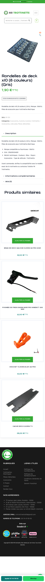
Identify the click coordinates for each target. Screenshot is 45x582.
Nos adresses (30, 1)
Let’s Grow (32, 543)
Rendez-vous (7, 489)
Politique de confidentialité (29, 470)
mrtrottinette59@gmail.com (26, 514)
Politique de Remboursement (30, 475)
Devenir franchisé (30, 483)
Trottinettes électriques (7, 473)
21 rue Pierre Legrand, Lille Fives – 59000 (20, 507)
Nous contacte (23, 1)
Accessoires (14, 121)
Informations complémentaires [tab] (20, 176)
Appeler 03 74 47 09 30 (11, 578)
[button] (40, 34)
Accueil (5, 469)
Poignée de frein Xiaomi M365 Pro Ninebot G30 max (22, 308)
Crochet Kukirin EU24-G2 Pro (22, 367)
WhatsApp (33, 578)
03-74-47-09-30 (17, 1)
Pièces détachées (24, 124)
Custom (22, 121)
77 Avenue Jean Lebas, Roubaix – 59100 (19, 500)
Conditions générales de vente (33, 480)
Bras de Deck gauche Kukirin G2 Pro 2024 (22, 248)
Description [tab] (10, 133)
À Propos (6, 483)
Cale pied (14, 124)
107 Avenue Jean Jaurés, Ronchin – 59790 (20, 505)
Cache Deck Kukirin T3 (22, 426)
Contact (6, 486)
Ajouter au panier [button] (22, 240)
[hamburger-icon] (35, 13)
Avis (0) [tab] (8, 181)
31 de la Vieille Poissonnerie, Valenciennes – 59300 (23, 502)
